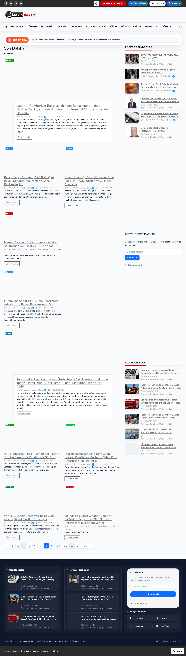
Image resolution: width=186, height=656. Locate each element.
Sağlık (8, 333)
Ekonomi (10, 60)
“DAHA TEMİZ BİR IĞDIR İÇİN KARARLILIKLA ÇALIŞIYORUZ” (156, 431)
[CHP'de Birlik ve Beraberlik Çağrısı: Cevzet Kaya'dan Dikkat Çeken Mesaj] (132, 404)
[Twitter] (11, 3)
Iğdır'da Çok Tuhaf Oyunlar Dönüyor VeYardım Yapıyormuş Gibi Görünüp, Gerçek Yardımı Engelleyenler (88, 519)
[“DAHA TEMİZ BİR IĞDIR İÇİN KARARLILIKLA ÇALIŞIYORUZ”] (132, 434)
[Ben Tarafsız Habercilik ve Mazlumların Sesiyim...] (132, 132)
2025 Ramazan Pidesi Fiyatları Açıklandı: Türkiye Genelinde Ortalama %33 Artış (31, 455)
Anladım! (177, 651)
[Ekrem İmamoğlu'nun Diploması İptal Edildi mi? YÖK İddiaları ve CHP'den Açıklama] (93, 160)
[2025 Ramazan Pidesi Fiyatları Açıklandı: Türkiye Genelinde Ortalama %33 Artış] (32, 436)
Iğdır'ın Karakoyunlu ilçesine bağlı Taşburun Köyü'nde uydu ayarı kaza (98, 578)
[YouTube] (21, 3)
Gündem (9, 487)
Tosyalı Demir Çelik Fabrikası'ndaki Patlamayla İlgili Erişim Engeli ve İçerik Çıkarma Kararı (159, 86)
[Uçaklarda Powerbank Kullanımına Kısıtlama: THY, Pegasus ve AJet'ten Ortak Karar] (132, 117)
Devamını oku (24, 137)
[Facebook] (6, 3)
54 (78, 545)
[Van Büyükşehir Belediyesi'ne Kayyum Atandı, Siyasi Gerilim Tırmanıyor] (32, 498)
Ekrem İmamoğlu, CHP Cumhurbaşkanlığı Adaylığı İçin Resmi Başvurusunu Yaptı (31, 302)
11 (65, 545)
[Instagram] (16, 3)
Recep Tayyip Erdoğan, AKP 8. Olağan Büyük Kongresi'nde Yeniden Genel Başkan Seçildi (29, 180)
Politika (9, 213)
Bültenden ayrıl (135, 265)
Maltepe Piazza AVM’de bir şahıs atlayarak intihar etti (158, 71)
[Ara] (180, 27)
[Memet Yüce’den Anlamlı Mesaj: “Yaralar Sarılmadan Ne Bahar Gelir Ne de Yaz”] (32, 225)
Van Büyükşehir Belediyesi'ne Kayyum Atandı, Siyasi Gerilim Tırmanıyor (29, 517)
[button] (165, 27)
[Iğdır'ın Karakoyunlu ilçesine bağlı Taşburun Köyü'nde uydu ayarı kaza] (74, 579)
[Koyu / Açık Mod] (96, 3)
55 (85, 545)
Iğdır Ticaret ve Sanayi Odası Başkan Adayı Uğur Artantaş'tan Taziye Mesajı (161, 386)
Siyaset (9, 148)
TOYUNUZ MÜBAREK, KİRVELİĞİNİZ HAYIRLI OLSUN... (159, 56)
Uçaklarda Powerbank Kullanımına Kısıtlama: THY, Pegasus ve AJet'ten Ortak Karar (160, 115)
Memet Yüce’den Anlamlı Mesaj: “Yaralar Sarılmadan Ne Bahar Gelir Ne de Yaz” (30, 244)
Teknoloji (70, 425)
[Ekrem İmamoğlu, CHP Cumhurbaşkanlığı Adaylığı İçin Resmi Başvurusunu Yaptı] (32, 283)
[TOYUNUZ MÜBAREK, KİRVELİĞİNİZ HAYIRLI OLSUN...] (132, 59)
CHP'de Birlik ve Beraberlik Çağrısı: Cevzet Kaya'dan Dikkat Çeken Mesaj (160, 401)
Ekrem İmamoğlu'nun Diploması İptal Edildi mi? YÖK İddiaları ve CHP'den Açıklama (89, 180)
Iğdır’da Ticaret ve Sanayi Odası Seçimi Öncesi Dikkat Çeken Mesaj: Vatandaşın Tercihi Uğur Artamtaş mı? (161, 372)
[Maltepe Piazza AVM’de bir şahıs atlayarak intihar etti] (132, 74)
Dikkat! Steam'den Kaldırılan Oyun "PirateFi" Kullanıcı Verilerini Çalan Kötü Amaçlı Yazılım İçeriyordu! (91, 457)
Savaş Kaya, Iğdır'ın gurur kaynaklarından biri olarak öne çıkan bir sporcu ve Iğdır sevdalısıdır (98, 617)
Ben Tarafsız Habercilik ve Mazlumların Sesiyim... (154, 129)
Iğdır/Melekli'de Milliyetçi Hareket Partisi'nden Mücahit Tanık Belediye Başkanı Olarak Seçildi (160, 100)
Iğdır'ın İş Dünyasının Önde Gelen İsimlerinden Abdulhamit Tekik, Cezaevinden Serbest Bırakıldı (97, 598)
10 (58, 545)
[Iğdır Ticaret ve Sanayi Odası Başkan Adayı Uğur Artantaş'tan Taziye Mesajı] (132, 389)
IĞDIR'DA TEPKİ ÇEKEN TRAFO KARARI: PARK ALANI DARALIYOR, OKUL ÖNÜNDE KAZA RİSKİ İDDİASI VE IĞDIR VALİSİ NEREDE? (161, 446)
